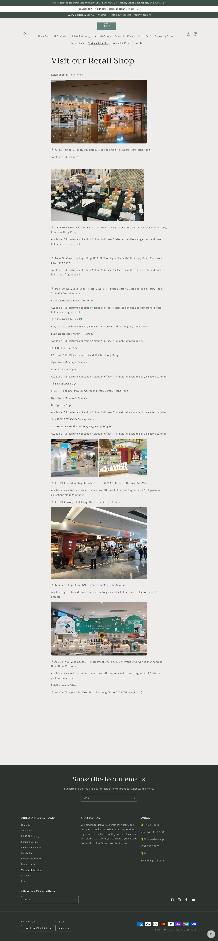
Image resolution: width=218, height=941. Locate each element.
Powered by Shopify (189, 930)
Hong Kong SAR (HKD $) (36, 928)
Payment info (28, 864)
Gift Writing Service (31, 858)
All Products (27, 830)
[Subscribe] (134, 798)
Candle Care (27, 853)
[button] (24, 33)
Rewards (25, 881)
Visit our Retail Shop (31, 870)
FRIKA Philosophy (30, 836)
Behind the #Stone (31, 847)
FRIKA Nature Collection (171, 930)
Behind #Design (29, 842)
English (62, 928)
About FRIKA (27, 875)
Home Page (27, 825)
